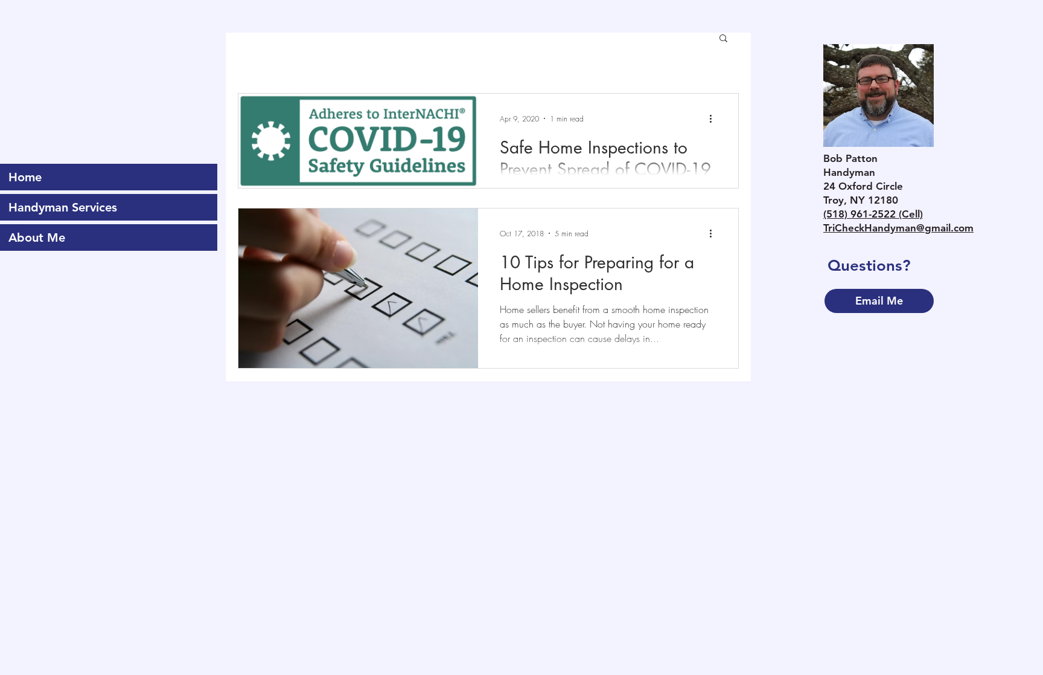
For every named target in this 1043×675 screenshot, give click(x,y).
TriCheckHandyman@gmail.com (898, 228)
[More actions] (714, 118)
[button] (723, 39)
